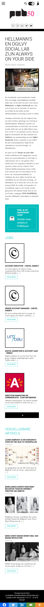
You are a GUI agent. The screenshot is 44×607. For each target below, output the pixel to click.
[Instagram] (17, 25)
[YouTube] (31, 25)
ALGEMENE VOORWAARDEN (15, 595)
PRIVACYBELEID (32, 595)
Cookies (9, 598)
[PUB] (22, 15)
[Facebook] (13, 25)
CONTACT (22, 604)
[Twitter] (26, 25)
